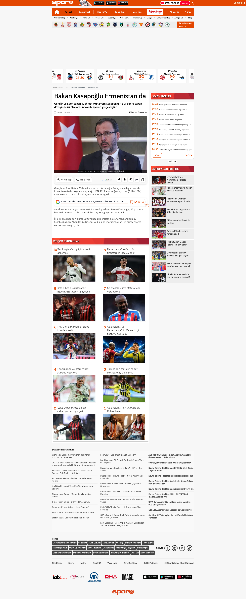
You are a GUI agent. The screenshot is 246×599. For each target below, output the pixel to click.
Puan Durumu (185, 23)
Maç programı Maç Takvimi (64, 543)
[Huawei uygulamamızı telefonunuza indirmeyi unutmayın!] (122, 4)
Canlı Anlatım (108, 543)
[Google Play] (167, 578)
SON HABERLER (161, 96)
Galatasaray (108, 548)
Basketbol (84, 11)
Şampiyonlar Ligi (163, 18)
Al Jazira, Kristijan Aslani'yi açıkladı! (174, 130)
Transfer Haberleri (133, 543)
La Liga (149, 18)
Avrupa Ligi (179, 18)
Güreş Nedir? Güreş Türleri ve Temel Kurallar (71, 502)
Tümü (188, 11)
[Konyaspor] (167, 24)
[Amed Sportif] (108, 24)
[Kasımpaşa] (95, 24)
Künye (71, 563)
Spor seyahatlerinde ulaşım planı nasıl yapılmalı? (169, 463)
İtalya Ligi (86, 18)
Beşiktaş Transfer (100, 553)
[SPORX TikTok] (189, 548)
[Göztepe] (141, 24)
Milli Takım (124, 18)
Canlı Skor (120, 11)
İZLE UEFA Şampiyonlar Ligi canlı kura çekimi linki (169, 510)
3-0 (174, 76)
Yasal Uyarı (112, 563)
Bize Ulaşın (57, 563)
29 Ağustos (82, 71)
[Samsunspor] (69, 24)
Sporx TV (102, 11)
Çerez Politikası (130, 563)
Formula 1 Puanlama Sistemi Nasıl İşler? (118, 455)
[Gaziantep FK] (88, 24)
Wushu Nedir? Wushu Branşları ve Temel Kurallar (73, 512)
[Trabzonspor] (75, 24)
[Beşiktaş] (128, 24)
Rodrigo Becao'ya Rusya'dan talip (173, 105)
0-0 (144, 76)
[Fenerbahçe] (101, 24)
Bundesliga (74, 18)
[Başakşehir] (114, 24)
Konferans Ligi (59, 18)
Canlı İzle (135, 553)
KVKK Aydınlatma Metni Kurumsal (179, 563)
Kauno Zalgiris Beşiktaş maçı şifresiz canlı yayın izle (170, 489)
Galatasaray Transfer (62, 553)
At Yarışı (174, 11)
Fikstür (182, 26)
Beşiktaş (131, 548)
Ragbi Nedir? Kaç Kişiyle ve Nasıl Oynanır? (70, 507)
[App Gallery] (184, 578)
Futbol (68, 11)
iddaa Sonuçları (147, 553)
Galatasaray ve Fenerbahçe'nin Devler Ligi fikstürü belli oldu (123, 330)
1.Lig (190, 18)
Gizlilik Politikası (150, 563)
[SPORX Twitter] (182, 548)
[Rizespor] (134, 24)
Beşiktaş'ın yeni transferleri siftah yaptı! (175, 150)
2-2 (113, 76)
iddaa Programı (94, 548)
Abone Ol (185, 3)
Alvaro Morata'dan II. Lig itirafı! (171, 115)
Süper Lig (111, 18)
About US (97, 563)
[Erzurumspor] (154, 24)
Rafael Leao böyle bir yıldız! (170, 120)
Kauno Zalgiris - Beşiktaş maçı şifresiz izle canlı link (170, 476)
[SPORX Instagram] (175, 548)
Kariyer (83, 563)
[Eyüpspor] (160, 24)
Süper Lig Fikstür (60, 548)
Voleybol (137, 11)
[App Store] (150, 578)
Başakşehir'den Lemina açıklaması (173, 110)
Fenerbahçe (121, 548)
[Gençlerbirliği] (56, 24)
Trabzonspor (142, 548)
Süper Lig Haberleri (77, 548)
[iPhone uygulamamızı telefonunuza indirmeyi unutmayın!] (110, 4)
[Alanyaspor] (82, 24)
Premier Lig (137, 18)
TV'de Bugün (148, 543)
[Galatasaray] (62, 24)
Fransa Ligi (99, 18)
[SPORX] (123, 592)
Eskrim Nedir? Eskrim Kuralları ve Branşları (70, 518)
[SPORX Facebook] (167, 548)
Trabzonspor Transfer (119, 553)
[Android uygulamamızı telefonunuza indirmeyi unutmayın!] (98, 4)
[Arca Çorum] (147, 24)
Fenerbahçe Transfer (82, 553)
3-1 (82, 76)
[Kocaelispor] (121, 24)
